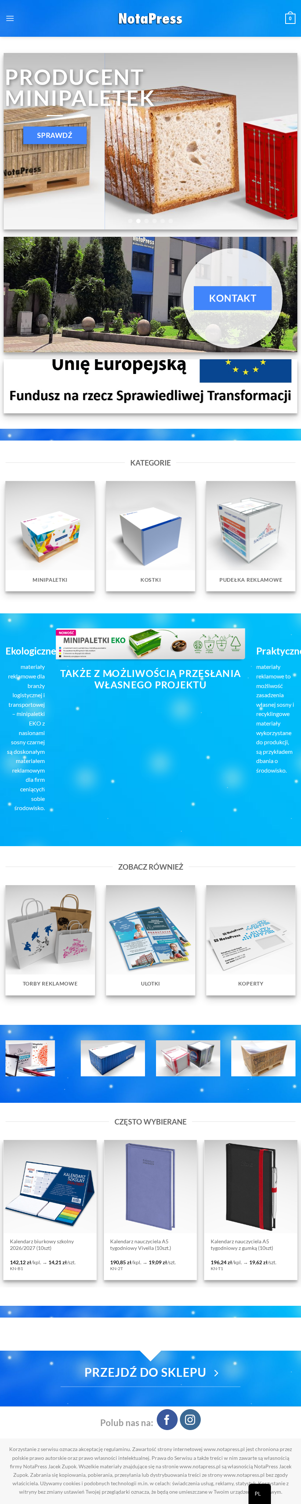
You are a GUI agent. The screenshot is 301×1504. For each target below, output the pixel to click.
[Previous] (18, 141)
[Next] (282, 141)
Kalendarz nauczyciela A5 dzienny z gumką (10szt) (170, 1244)
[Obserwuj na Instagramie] (190, 1419)
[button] (10, 18)
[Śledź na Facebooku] (167, 1419)
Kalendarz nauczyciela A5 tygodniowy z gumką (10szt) (61, 1244)
